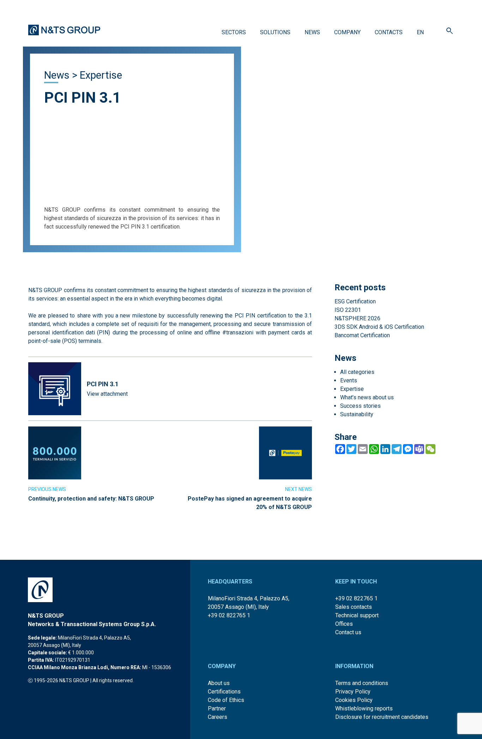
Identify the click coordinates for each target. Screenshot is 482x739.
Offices (344, 623)
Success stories (360, 405)
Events (348, 380)
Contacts (389, 32)
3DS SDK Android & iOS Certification (379, 326)
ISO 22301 (348, 310)
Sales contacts (353, 607)
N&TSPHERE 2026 (357, 318)
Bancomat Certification (362, 335)
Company (347, 32)
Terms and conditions (361, 683)
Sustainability (356, 414)
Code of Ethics (226, 700)
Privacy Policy (352, 691)
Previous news (47, 489)
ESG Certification (355, 301)
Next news (298, 489)
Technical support (357, 615)
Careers (217, 717)
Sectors (234, 32)
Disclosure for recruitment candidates (381, 717)
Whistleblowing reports (364, 708)
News (312, 32)
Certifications (224, 691)
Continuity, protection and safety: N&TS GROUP (91, 498)
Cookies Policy (354, 700)
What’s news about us (367, 397)
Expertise (101, 75)
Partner (217, 708)
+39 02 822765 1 (229, 615)
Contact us (348, 632)
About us (219, 683)
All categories (357, 372)
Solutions (275, 32)
